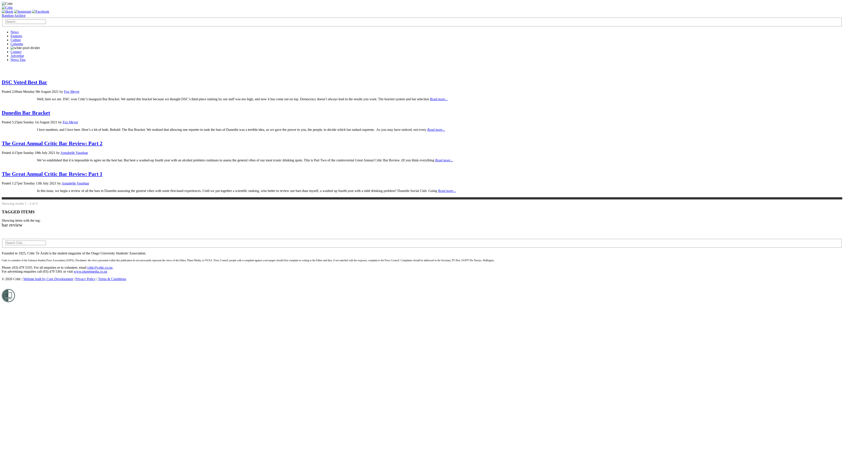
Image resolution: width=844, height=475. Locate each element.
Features (16, 36)
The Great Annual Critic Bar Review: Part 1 (52, 174)
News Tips (18, 60)
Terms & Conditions (112, 279)
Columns (17, 44)
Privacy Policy (85, 279)
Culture (16, 40)
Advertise (17, 56)
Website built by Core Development (48, 279)
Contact (16, 52)
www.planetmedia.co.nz (90, 271)
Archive (19, 15)
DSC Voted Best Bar (24, 82)
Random (8, 15)
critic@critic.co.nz (100, 267)
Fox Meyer (71, 91)
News (15, 32)
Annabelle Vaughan (74, 153)
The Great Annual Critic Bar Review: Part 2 (52, 143)
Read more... (439, 99)
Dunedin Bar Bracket (26, 113)
